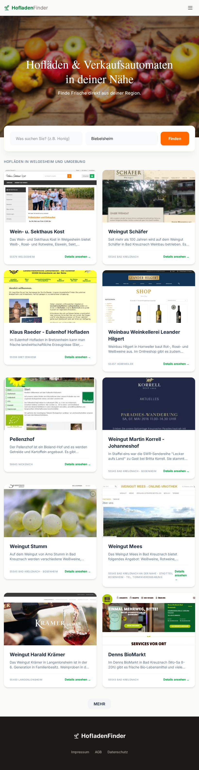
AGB (98, 752)
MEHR (99, 703)
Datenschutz (118, 752)
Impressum (80, 752)
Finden (174, 138)
